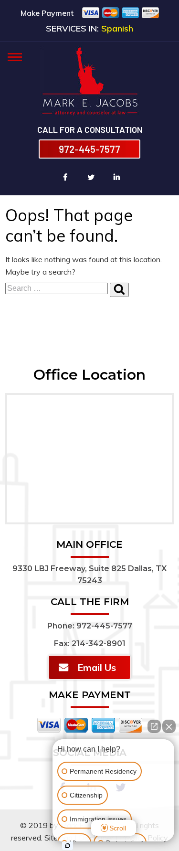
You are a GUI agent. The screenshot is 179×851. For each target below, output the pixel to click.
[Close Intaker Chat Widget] (169, 726)
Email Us (96, 667)
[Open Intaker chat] (67, 845)
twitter (91, 177)
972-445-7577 (89, 149)
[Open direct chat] (154, 726)
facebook (65, 177)
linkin (116, 177)
